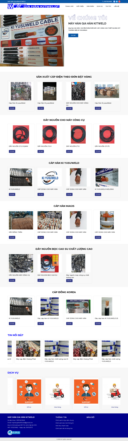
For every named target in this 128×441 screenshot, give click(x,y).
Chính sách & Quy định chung (65, 420)
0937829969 (108, 1)
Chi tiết (73, 35)
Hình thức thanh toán (62, 426)
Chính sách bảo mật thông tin (65, 423)
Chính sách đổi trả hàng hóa (64, 428)
